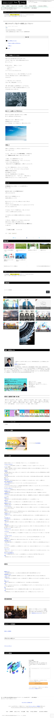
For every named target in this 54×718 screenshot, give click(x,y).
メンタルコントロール (8, 535)
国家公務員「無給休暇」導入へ (9, 308)
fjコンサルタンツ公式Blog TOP (27, 702)
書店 (5, 587)
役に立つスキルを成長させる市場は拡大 (20, 260)
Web (5, 583)
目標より (9, 45)
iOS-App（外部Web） (34, 711)
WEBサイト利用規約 (7, 631)
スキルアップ (14, 233)
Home (7, 711)
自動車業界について (7, 574)
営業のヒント (6, 497)
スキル (10, 233)
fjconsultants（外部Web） (43, 711)
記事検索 (11, 711)
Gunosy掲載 (23, 711)
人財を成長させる (7, 517)
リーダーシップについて (8, 464)
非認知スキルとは (43, 250)
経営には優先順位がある (8, 481)
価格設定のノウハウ (7, 503)
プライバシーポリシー (8, 645)
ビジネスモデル (6, 484)
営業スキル (6, 500)
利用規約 (36, 688)
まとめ (9, 48)
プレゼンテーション (7, 528)
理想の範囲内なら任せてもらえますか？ (42, 308)
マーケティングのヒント (8, 488)
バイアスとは (6, 531)
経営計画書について (7, 540)
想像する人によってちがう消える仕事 (42, 330)
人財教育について (7, 513)
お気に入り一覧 (16, 711)
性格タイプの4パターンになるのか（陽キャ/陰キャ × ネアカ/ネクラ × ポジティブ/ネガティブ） (27, 318)
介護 (5, 590)
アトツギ (5, 466)
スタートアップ (6, 548)
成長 (6, 27)
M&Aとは (5, 509)
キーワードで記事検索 (8, 289)
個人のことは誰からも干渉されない (14, 43)
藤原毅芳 (16, 364)
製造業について (6, 571)
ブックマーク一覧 (19, 229)
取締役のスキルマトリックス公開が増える (8, 260)
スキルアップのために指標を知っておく (8, 250)
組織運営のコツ (6, 493)
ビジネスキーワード (7, 505)
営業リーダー (6, 524)
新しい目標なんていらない (12, 40)
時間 (5, 555)
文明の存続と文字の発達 (24, 343)
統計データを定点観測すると (9, 552)
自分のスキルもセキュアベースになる (20, 250)
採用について (6, 520)
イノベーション (6, 544)
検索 (48, 291)
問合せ (28, 711)
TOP (15, 697)
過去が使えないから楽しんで (32, 250)
